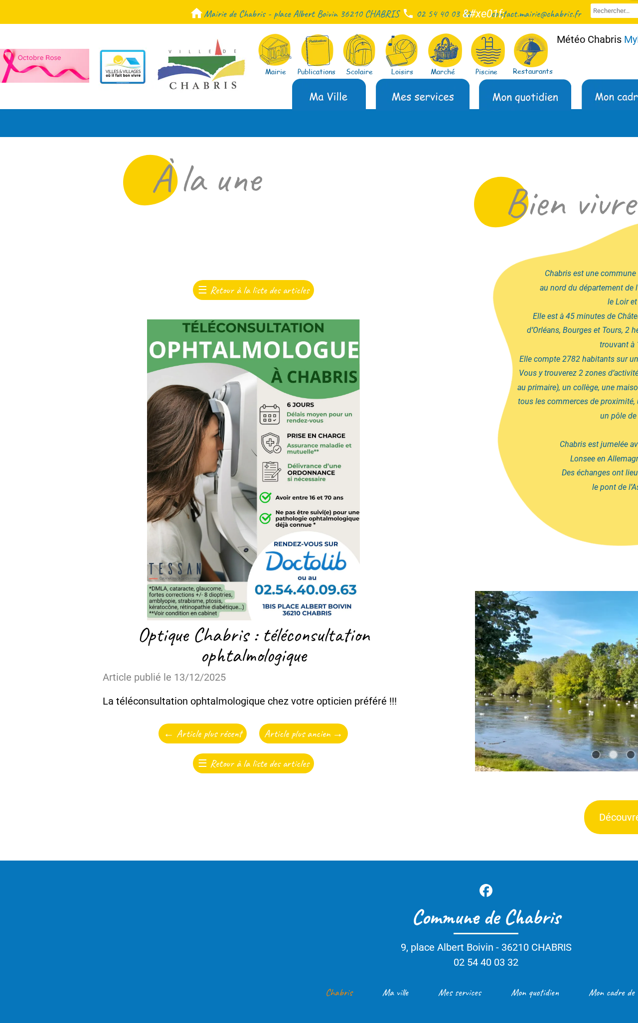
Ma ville (395, 992)
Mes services (459, 992)
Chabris (338, 992)
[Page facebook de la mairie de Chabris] (486, 890)
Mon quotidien (535, 992)
